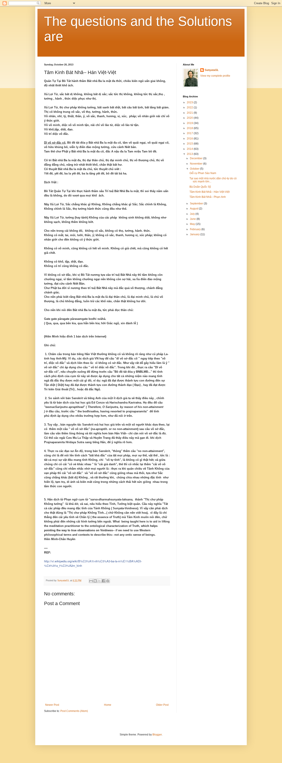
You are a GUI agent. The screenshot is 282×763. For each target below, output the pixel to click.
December (196, 158)
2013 (190, 154)
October (195, 168)
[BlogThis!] (95, 581)
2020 (190, 117)
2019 (190, 123)
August (194, 208)
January (195, 234)
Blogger (157, 734)
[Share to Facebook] (103, 581)
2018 (190, 128)
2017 (190, 133)
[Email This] (91, 581)
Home (107, 704)
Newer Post (52, 704)
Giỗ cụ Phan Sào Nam (202, 173)
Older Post (162, 704)
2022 (190, 107)
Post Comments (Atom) (74, 711)
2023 (190, 102)
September (197, 203)
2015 (190, 143)
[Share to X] (99, 581)
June (193, 218)
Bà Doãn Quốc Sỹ (200, 186)
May (193, 224)
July (192, 213)
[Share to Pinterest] (108, 581)
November (196, 163)
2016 (190, 138)
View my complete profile (215, 75)
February (195, 229)
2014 (190, 148)
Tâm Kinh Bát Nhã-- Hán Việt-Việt (209, 191)
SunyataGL (212, 70)
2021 (190, 112)
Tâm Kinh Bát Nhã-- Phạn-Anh (207, 196)
